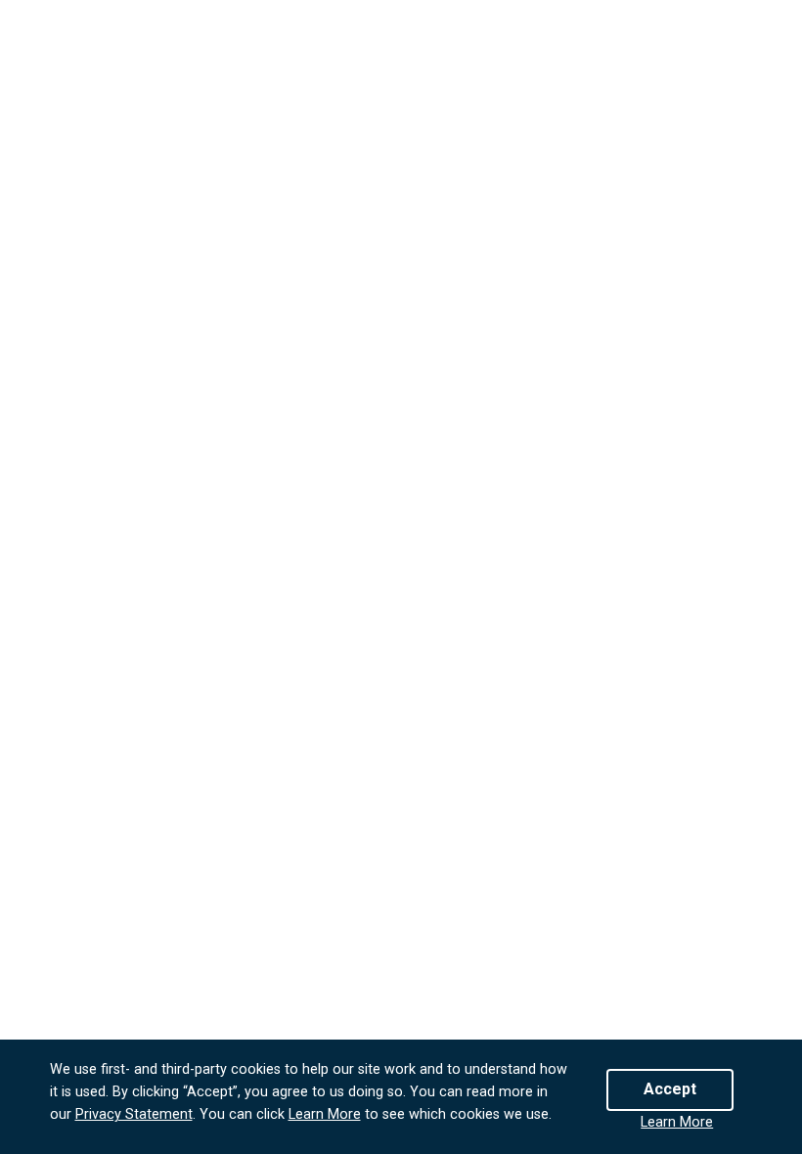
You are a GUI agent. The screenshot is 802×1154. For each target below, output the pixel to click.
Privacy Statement (134, 1114)
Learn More (325, 1114)
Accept (670, 1089)
